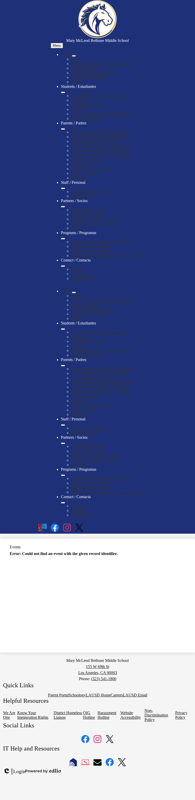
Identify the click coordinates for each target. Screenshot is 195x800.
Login (14, 772)
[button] (66, 291)
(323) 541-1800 (103, 679)
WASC (77, 82)
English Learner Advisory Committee (101, 155)
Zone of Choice (83, 173)
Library (77, 109)
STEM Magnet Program (90, 251)
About (76, 59)
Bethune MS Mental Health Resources (102, 146)
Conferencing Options (89, 191)
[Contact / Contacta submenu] (63, 266)
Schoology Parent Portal (90, 169)
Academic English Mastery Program (100, 242)
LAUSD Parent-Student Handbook (99, 95)
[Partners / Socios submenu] (63, 206)
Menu (57, 45)
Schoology (79, 100)
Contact (77, 269)
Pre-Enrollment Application (93, 73)
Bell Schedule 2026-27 (89, 77)
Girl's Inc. (79, 228)
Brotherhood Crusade (88, 210)
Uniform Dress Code (88, 105)
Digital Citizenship (86, 118)
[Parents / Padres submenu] (63, 129)
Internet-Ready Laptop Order (94, 141)
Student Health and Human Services (100, 114)
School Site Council (87, 214)
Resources (79, 164)
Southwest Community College (96, 219)
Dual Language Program (91, 246)
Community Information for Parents (99, 150)
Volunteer (79, 178)
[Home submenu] (74, 56)
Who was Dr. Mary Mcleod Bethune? (101, 63)
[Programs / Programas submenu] (63, 238)
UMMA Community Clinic (93, 223)
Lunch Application (86, 159)
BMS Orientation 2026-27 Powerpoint (102, 132)
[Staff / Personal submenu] (63, 188)
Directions (79, 274)
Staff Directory (83, 196)
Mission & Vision (85, 68)
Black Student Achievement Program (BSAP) (107, 255)
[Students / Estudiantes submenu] (63, 92)
